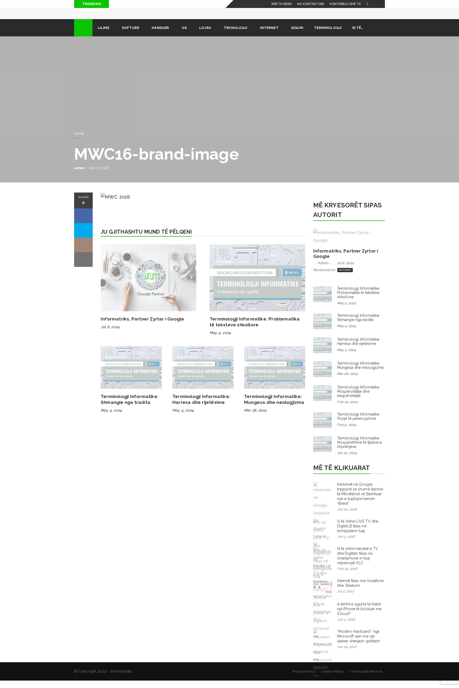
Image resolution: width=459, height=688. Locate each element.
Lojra (205, 35)
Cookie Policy (332, 679)
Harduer (160, 35)
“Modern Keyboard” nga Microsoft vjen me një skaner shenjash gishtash (358, 644)
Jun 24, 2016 (347, 517)
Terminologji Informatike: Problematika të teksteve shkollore (358, 300)
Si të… (357, 35)
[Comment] (83, 252)
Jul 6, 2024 (110, 334)
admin (79, 175)
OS (184, 35)
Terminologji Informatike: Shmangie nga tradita (358, 325)
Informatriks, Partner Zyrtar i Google (142, 326)
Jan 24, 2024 (347, 460)
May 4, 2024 (220, 340)
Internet (269, 35)
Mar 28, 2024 (255, 418)
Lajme (103, 35)
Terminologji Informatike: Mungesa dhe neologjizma (360, 373)
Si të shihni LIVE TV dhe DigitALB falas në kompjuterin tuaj (357, 533)
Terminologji (328, 35)
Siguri (297, 35)
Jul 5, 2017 (345, 599)
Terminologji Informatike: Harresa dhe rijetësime (358, 349)
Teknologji (235, 35)
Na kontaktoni (310, 4)
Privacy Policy (304, 679)
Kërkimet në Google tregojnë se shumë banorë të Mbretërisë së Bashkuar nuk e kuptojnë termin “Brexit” (360, 501)
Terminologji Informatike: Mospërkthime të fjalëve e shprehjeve (359, 449)
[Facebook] (374, 4)
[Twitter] (381, 4)
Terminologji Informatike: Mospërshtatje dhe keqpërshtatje (358, 398)
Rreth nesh (281, 4)
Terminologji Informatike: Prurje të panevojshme (358, 424)
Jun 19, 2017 (347, 654)
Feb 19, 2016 (347, 576)
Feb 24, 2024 (347, 409)
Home (79, 141)
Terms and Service (365, 679)
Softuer (130, 35)
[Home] (83, 35)
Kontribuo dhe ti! (345, 4)
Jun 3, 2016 (346, 544)
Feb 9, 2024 (346, 432)
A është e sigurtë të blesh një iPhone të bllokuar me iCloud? (359, 616)
